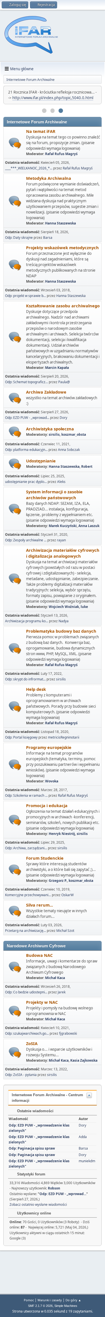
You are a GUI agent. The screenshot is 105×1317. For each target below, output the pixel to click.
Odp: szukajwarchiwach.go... (27, 1033)
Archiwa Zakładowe (46, 392)
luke (84, 606)
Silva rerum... (39, 905)
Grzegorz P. (58, 880)
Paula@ (64, 382)
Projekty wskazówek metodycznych (62, 247)
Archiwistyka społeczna (50, 429)
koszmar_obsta (73, 434)
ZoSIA (32, 1043)
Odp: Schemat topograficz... (26, 382)
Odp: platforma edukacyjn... (26, 449)
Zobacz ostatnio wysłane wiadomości (38, 1204)
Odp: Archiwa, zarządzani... (26, 848)
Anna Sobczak (69, 449)
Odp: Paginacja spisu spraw (32, 1148)
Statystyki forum (30, 1174)
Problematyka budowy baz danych (61, 631)
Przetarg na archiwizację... (25, 930)
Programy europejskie (48, 747)
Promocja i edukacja (46, 805)
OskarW (67, 895)
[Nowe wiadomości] (15, 143)
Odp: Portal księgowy (21, 737)
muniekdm (87, 1161)
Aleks (61, 481)
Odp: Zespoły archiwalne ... (25, 540)
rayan (61, 540)
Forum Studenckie (45, 858)
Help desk (36, 689)
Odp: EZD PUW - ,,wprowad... (27, 417)
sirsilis (54, 434)
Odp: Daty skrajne (19, 237)
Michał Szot (65, 930)
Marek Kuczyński (63, 525)
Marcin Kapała (57, 367)
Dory (63, 417)
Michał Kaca (55, 977)
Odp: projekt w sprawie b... (25, 295)
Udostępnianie (41, 461)
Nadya (64, 621)
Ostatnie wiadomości (34, 1111)
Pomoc (29, 1300)
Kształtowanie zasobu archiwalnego (63, 305)
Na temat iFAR (40, 131)
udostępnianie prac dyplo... (26, 481)
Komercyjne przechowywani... (28, 895)
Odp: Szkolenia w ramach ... (26, 795)
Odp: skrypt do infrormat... (25, 679)
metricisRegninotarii (63, 737)
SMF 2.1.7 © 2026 (40, 1305)
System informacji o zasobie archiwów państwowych (54, 494)
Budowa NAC (39, 955)
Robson (54, 1188)
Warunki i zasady (50, 1300)
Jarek (62, 992)
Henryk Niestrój (62, 833)
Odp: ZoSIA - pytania (21, 1074)
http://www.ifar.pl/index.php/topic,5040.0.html (52, 97)
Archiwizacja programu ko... (26, 621)
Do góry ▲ (73, 1300)
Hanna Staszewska (60, 223)
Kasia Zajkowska (83, 1060)
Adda (83, 1136)
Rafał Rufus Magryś (61, 153)
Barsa (47, 237)
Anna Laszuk (88, 525)
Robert (86, 466)
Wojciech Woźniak (64, 606)
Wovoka (51, 781)
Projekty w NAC (42, 1002)
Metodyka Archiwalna (48, 178)
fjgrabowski (68, 1033)
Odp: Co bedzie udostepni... (26, 992)
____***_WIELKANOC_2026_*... (28, 168)
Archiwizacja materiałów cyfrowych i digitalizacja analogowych (62, 553)
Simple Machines (65, 1305)
